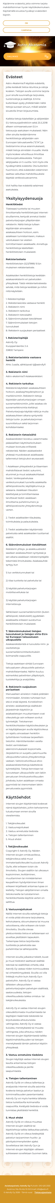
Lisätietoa (26, 30)
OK (26, 23)
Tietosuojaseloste (42, 1192)
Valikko (12, 56)
